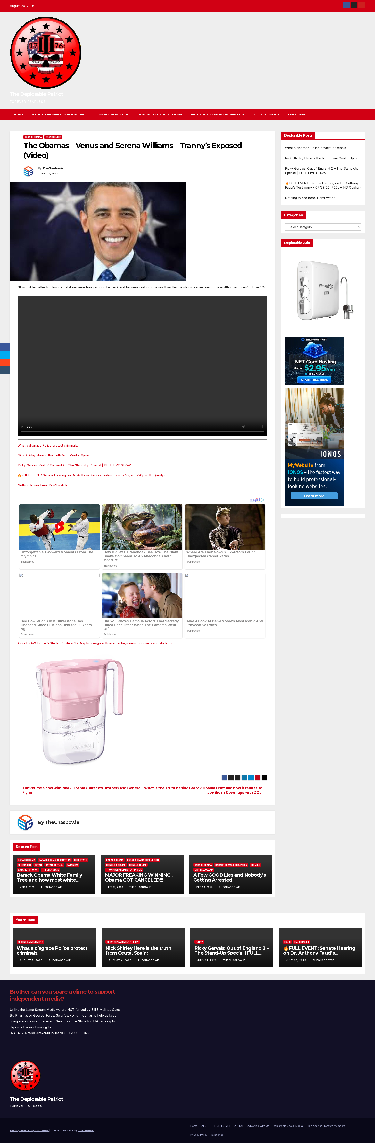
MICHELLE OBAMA (204, 870)
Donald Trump (137, 865)
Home (18, 114)
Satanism (72, 865)
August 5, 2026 (31, 960)
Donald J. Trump (116, 865)
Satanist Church (28, 870)
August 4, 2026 (120, 960)
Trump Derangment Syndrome (124, 870)
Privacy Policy (266, 114)
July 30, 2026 (296, 960)
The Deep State (50, 870)
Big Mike (255, 865)
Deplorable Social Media (160, 114)
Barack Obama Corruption (55, 860)
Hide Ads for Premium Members (218, 114)
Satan (38, 865)
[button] (355, 114)
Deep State (80, 860)
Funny (199, 942)
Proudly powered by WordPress (29, 1130)
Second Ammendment (30, 942)
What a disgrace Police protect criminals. (48, 445)
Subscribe (297, 114)
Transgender (53, 137)
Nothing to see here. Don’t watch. (43, 485)
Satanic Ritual (54, 865)
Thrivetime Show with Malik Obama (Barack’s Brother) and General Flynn (81, 790)
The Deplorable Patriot (36, 94)
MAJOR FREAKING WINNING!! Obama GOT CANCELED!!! (139, 877)
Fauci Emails (301, 942)
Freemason (24, 865)
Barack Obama (33, 137)
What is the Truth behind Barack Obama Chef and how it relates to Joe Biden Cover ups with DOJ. (203, 790)
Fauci (287, 942)
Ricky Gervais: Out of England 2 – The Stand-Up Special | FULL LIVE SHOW (74, 465)
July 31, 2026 (207, 960)
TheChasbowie (53, 168)
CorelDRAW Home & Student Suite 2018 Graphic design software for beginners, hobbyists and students (95, 643)
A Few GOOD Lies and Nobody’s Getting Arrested (229, 877)
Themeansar (86, 1130)
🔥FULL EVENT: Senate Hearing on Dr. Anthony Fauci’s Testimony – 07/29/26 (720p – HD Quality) (91, 475)
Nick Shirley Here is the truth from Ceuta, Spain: (54, 455)
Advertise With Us (112, 114)
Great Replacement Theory (123, 942)
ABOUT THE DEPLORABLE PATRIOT (60, 114)
